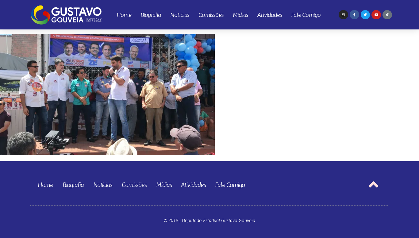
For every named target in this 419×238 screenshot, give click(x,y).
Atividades (269, 14)
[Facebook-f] (354, 15)
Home (124, 14)
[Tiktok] (387, 15)
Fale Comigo (306, 14)
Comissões (211, 14)
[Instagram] (343, 15)
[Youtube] (376, 15)
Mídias (240, 14)
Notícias (180, 14)
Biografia (150, 14)
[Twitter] (365, 15)
